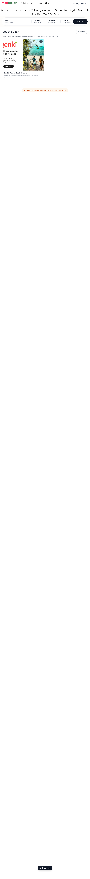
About (48, 3)
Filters (82, 32)
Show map (46, 868)
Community (37, 3)
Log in (83, 3)
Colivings (25, 3)
